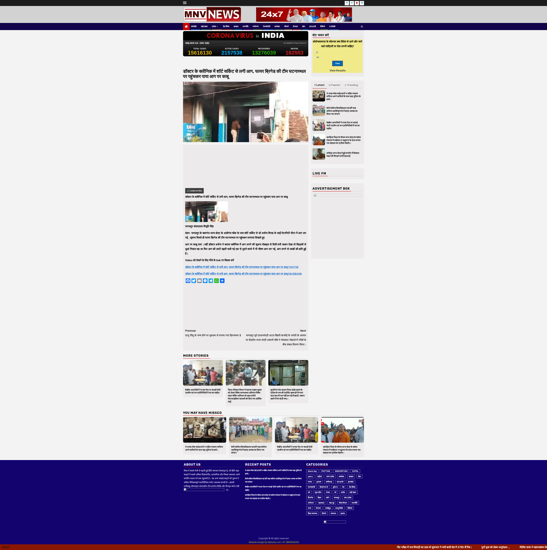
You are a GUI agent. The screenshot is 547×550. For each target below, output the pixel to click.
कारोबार (277, 26)
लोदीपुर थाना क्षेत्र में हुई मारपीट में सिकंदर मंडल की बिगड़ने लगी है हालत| (342, 154)
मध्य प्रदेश (347, 497)
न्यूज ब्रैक (318, 492)
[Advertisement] (245, 168)
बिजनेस (310, 497)
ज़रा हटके (312, 26)
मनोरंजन (256, 26)
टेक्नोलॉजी (266, 26)
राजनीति (245, 26)
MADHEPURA (341, 471)
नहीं (317, 57)
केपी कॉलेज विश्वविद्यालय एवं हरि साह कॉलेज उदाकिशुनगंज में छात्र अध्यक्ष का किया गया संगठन (342, 111)
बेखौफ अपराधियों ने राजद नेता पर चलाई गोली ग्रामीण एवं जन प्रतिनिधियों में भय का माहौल (203, 391)
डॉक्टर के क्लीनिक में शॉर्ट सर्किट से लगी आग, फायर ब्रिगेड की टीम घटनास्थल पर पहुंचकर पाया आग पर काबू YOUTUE (242, 267)
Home (194, 26)
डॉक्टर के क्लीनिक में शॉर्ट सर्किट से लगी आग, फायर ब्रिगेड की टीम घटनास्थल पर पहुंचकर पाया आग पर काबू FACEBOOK (243, 273)
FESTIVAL (325, 471)
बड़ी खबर (204, 26)
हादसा (343, 513)
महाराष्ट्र (321, 503)
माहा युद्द (331, 503)
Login (332, 26)
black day (312, 471)
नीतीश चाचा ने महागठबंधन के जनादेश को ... (481, 547)
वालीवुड (328, 508)
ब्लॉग (327, 497)
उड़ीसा (319, 476)
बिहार (319, 497)
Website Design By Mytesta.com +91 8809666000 (274, 542)
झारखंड (351, 482)
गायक (310, 482)
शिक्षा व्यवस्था (312, 513)
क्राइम (236, 26)
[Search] (362, 26)
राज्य (309, 508)
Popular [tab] (335, 85)
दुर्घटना (335, 487)
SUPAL (355, 471)
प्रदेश (214, 26)
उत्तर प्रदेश (330, 476)
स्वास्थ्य (333, 513)
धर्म (309, 492)
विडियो (322, 26)
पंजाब (328, 492)
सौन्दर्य (286, 26)
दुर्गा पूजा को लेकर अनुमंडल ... (437, 547)
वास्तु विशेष (339, 508)
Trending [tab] (352, 85)
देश (343, 487)
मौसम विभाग (343, 503)
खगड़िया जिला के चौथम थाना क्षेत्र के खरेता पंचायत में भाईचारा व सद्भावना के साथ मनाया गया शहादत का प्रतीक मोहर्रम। (343, 140)
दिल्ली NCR (324, 487)
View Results (338, 70)
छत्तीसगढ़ (329, 482)
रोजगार (295, 26)
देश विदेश (226, 26)
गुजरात (318, 482)
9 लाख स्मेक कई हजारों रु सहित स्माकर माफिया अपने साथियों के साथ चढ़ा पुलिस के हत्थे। (343, 96)
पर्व (335, 492)
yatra (310, 476)
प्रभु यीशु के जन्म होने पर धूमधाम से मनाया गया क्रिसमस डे (213, 333)
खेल (303, 26)
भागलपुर (336, 497)
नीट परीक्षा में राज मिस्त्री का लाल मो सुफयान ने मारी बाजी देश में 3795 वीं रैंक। (375, 547)
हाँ (317, 52)
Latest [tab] (320, 85)
